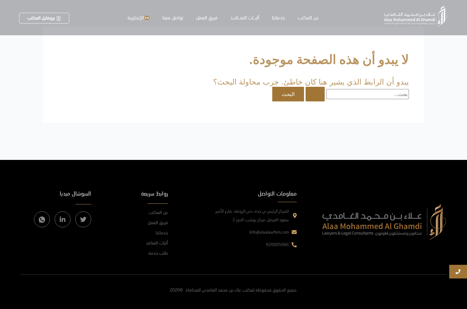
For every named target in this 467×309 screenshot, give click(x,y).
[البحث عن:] (356, 94)
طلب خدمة (158, 253)
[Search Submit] (315, 94)
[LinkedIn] (63, 219)
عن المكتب (308, 17)
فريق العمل (207, 17)
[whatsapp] (42, 219)
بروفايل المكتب (41, 17)
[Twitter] (83, 219)
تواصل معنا (172, 17)
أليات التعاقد (157, 242)
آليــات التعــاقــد (244, 17)
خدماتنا (278, 17)
